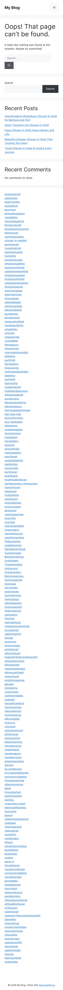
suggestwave (13, 387)
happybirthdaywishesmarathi (22, 915)
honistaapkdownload (17, 410)
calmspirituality (14, 252)
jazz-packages (13, 421)
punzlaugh (11, 456)
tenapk (9, 637)
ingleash (10, 699)
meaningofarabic (15, 668)
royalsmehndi (13, 248)
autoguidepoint (14, 460)
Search (9, 82)
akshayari (10, 510)
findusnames (12, 541)
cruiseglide (11, 340)
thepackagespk (14, 394)
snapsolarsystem (15, 803)
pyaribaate (11, 475)
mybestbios (12, 495)
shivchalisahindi (14, 221)
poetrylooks (12, 591)
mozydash (11, 888)
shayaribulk (12, 298)
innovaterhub (13, 792)
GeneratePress (47, 985)
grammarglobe (13, 290)
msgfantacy (12, 838)
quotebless (11, 849)
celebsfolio (11, 961)
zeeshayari (11, 499)
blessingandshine (15, 402)
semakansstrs (13, 757)
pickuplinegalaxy (15, 213)
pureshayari (12, 244)
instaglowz (11, 437)
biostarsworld (13, 225)
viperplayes (12, 830)
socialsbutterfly (14, 325)
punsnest (10, 209)
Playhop (9, 618)
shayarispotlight (14, 525)
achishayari (12, 649)
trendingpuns (13, 753)
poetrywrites (12, 201)
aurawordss (12, 398)
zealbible (10, 823)
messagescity (13, 711)
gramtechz (11, 614)
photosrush (11, 232)
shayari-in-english (16, 240)
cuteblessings (13, 545)
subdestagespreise (16, 271)
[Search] (9, 65)
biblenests (11, 425)
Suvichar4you (13, 595)
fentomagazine (14, 286)
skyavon (10, 445)
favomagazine (13, 607)
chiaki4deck (12, 749)
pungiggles (11, 880)
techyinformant (14, 417)
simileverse (11, 734)
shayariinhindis (14, 931)
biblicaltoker (12, 664)
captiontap (11, 464)
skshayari (10, 641)
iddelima (10, 356)
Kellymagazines (14, 576)
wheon (9, 842)
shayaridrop (12, 923)
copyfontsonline (14, 537)
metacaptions (13, 452)
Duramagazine (13, 579)
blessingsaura (13, 406)
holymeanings (13, 707)
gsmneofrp (11, 383)
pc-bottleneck (13, 769)
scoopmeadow (14, 429)
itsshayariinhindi (14, 267)
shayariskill (11, 468)
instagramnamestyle (17, 626)
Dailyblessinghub (15, 549)
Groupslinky (12, 630)
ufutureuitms (12, 738)
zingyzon (10, 726)
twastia (9, 954)
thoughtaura (12, 865)
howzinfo (10, 518)
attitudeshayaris (14, 661)
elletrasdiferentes (15, 807)
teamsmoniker (13, 795)
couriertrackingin (15, 869)
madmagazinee (14, 514)
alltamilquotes (13, 603)
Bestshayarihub (14, 556)
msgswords (12, 348)
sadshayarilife (13, 942)
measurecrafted (14, 321)
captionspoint (13, 633)
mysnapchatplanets (17, 772)
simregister (11, 946)
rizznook (10, 522)
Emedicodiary (13, 572)
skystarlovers (13, 433)
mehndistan (12, 599)
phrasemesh (12, 317)
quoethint (10, 834)
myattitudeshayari (16, 479)
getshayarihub (13, 306)
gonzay (9, 765)
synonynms (12, 691)
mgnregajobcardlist (16, 352)
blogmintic (11, 853)
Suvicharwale (13, 553)
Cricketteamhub (14, 780)
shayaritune (12, 676)
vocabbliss (11, 217)
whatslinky (11, 329)
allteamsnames (14, 784)
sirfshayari (11, 907)
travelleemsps (13, 877)
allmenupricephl (14, 672)
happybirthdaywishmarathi (21, 657)
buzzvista (10, 811)
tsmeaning (11, 687)
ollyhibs (9, 799)
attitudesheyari (14, 730)
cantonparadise (14, 236)
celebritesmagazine (17, 819)
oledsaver (11, 491)
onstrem (10, 333)
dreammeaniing (14, 761)
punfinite (10, 360)
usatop (9, 857)
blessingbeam (13, 309)
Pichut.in (10, 722)
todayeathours (13, 892)
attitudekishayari (15, 903)
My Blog (12, 7)
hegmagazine (13, 610)
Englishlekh (11, 560)
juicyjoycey (11, 587)
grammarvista (13, 294)
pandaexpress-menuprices (21, 483)
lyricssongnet (13, 506)
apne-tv (9, 861)
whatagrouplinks (15, 263)
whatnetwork (13, 194)
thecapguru (12, 344)
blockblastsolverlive (17, 229)
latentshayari (12, 653)
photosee (10, 583)
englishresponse (15, 680)
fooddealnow (13, 884)
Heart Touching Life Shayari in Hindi (27, 125)
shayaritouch (12, 487)
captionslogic (13, 950)
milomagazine (13, 826)
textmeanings (13, 715)
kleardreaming (13, 741)
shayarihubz (12, 448)
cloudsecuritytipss (16, 846)
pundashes (11, 313)
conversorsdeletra (16, 776)
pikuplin (9, 684)
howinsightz (12, 529)
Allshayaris (11, 568)
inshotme (10, 255)
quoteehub (11, 205)
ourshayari (11, 471)
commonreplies (14, 695)
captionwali (12, 911)
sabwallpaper (13, 302)
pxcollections (12, 896)
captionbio (11, 198)
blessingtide (12, 718)
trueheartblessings (16, 391)
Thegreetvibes (13, 564)
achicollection (13, 502)
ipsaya (9, 815)
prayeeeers (11, 441)
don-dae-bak (13, 414)
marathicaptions (14, 703)
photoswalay (12, 645)
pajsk (8, 788)
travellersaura (13, 745)
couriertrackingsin (15, 927)
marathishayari (14, 533)
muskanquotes (14, 259)
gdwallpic (10, 919)
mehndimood (13, 622)
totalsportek (12, 337)
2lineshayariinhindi (16, 900)
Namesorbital (13, 957)
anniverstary (12, 938)
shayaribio (11, 934)
